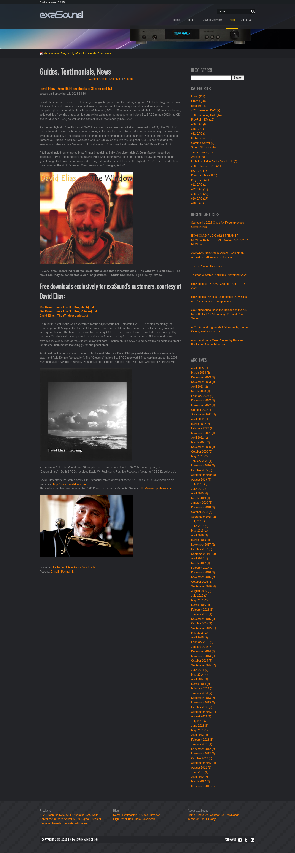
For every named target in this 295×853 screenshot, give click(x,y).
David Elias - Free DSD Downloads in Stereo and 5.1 (76, 88)
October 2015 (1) (201, 623)
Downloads (232, 814)
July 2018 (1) (199, 521)
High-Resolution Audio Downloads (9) (214, 161)
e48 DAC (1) (198, 128)
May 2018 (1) (199, 530)
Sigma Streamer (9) (203, 147)
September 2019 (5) (203, 474)
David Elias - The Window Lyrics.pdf (64, 315)
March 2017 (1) (200, 563)
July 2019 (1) (199, 484)
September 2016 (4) (203, 586)
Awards (56, 823)
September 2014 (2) (203, 665)
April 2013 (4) (199, 735)
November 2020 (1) (203, 447)
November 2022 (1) (203, 405)
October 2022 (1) (201, 409)
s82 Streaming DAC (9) (205, 110)
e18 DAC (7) (198, 203)
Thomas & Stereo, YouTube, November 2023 (219, 275)
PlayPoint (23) (200, 180)
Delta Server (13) (201, 138)
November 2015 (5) (203, 619)
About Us (203, 814)
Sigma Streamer (91, 819)
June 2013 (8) (199, 725)
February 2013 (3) (202, 739)
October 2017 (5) (201, 549)
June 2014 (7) (199, 670)
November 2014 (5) (203, 656)
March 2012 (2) (200, 781)
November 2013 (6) (203, 702)
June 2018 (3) (199, 526)
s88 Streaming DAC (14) (206, 115)
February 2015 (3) (202, 642)
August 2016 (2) (201, 591)
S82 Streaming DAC (52, 814)
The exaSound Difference (207, 266)
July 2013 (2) (199, 721)
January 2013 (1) (201, 744)
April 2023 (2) (199, 386)
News (116, 814)
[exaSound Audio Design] (61, 14)
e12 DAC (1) (198, 184)
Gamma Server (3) (202, 143)
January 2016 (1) (201, 614)
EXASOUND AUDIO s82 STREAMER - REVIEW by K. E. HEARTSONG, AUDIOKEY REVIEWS (219, 240)
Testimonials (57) (202, 152)
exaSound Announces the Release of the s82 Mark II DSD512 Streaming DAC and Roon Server (219, 314)
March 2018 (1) (200, 539)
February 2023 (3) (202, 396)
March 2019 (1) (200, 498)
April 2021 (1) (199, 437)
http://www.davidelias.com (69, 484)
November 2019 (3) (203, 465)
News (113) (198, 96)
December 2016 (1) (203, 572)
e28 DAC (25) (199, 194)
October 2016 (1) (201, 581)
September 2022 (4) (203, 414)
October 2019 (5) (201, 470)
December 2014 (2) (203, 651)
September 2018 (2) (203, 516)
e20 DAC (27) (199, 198)
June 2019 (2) (199, 488)
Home (191, 814)
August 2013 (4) (201, 716)
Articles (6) (198, 156)
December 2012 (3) (203, 749)
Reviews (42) (199, 105)
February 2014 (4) (202, 688)
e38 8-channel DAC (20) (206, 166)
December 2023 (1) (203, 377)
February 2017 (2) (202, 567)
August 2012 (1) (201, 767)
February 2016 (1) (202, 609)
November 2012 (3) (203, 753)
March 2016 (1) (200, 604)
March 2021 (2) (200, 442)
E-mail (55, 571)
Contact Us (217, 814)
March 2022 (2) (200, 423)
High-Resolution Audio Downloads (74, 567)
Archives (115, 78)
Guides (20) (198, 101)
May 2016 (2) (199, 600)
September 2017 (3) (203, 553)
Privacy (211, 819)
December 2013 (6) (203, 697)
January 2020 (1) (201, 461)
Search (252, 11)
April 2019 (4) (199, 493)
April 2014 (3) (199, 679)
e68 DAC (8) (198, 124)
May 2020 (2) (199, 456)
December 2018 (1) (203, 507)
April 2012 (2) (199, 776)
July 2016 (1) (199, 595)
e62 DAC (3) (198, 133)
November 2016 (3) (203, 577)
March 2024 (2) (200, 372)
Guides (143, 814)
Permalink (67, 571)
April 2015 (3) (199, 637)
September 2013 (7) (203, 711)
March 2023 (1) (200, 391)
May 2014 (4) (199, 674)
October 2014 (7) (201, 660)
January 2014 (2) (201, 693)
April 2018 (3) (199, 535)
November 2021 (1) (203, 433)
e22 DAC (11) (199, 189)
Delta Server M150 (68, 819)
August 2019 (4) (201, 479)
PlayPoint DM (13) (202, 119)
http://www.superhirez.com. (156, 488)
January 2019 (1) (201, 502)
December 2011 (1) (203, 786)
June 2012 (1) (199, 772)
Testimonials (130, 814)
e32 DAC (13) (199, 170)
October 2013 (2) (201, 707)
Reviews (45, 823)
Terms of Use (196, 819)
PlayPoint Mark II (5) (204, 175)
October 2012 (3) (201, 758)
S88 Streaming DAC (78, 814)
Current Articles (98, 78)
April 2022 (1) (199, 419)
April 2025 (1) (199, 368)
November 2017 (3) (203, 544)
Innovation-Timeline (75, 823)
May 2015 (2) (199, 632)
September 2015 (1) (203, 628)
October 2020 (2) (201, 451)
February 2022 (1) (202, 428)
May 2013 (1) (199, 730)
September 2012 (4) (203, 762)
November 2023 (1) (203, 382)
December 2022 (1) (203, 400)
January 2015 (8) (201, 646)
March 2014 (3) (200, 684)
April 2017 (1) (199, 558)
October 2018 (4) (201, 512)
